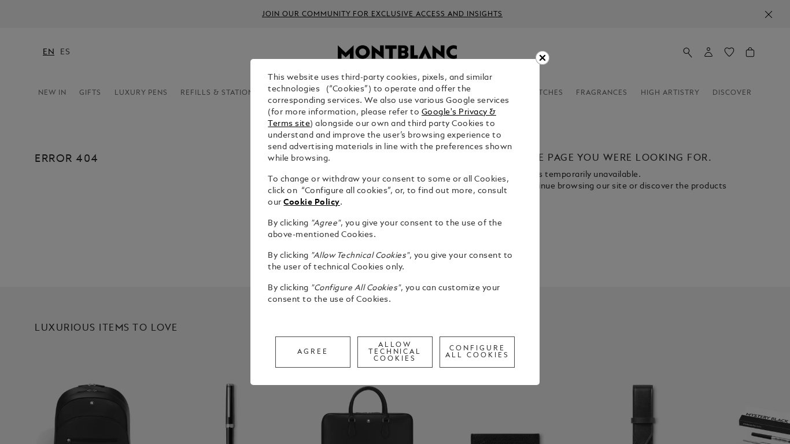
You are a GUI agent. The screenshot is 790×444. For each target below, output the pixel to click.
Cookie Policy (311, 202)
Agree (312, 352)
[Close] (542, 58)
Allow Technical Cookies (395, 352)
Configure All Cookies (477, 352)
